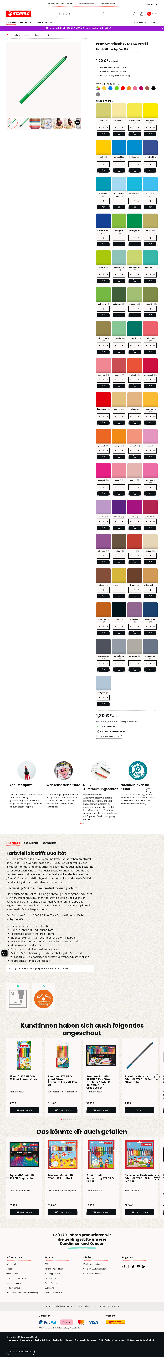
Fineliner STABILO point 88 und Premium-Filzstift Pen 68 (62, 1081)
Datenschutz (26, 1340)
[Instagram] (123, 1266)
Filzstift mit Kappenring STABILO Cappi (100, 1178)
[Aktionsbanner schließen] (162, 28)
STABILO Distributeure (92, 1273)
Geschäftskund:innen (53, 1283)
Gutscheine (49, 1288)
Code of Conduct (13, 1288)
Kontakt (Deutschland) (54, 1269)
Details (140, 1110)
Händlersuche (50, 1278)
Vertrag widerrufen (21, 1351)
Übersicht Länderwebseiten (94, 1269)
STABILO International (92, 1264)
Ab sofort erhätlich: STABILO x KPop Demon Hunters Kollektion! (78, 28)
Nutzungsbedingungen (85, 1340)
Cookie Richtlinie (42, 1340)
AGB (101, 1340)
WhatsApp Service (52, 1273)
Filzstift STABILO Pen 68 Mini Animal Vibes (23, 1078)
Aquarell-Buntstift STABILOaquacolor (21, 1177)
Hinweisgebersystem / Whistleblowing (22, 1292)
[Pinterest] (143, 1266)
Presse (9, 1269)
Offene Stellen (12, 1264)
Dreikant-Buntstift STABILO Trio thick (60, 1177)
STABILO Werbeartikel (54, 1292)
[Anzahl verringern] (99, 128)
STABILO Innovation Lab (16, 1278)
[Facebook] (128, 1266)
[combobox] (82, 15)
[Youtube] (138, 1266)
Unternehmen (12, 1273)
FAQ (46, 1264)
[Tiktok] (133, 1266)
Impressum (12, 1340)
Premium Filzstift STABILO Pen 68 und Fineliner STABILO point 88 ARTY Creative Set (99, 1082)
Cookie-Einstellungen (63, 1340)
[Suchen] (105, 13)
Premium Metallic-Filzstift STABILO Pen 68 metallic (139, 1079)
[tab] (15, 843)
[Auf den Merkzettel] (39, 1041)
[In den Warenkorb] (103, 134)
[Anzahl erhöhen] (107, 128)
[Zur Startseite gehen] (19, 14)
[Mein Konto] (142, 13)
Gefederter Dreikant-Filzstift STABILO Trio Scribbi (139, 1178)
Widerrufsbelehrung (114, 1340)
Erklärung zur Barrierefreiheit (140, 1340)
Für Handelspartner (14, 1283)
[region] (43, 86)
